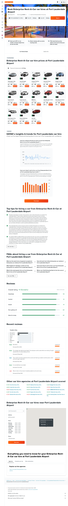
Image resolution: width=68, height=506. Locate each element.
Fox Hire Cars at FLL (13, 392)
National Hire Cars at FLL (34, 384)
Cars (13, 480)
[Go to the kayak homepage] (9, 2)
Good (11, 336)
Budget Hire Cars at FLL (54, 384)
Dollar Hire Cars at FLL (53, 387)
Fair (10, 339)
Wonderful (12, 333)
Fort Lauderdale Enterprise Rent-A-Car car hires (55, 480)
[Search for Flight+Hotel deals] (2, 14)
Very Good (12, 334)
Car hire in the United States (21, 480)
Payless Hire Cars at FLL (34, 392)
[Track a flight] (2, 25)
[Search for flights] (2, 6)
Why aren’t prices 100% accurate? (16, 498)
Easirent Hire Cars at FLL (14, 394)
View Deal (15, 86)
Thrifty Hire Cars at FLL (53, 392)
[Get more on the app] (2, 18)
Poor (11, 342)
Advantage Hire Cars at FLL (34, 394)
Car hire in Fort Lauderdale (41, 480)
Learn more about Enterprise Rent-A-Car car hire (18, 470)
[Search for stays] (2, 9)
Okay (11, 337)
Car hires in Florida (31, 480)
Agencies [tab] (11, 461)
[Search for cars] (2, 11)
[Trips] (2, 31)
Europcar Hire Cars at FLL (14, 389)
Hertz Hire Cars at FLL (13, 387)
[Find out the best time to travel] (2, 27)
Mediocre (12, 340)
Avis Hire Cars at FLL (13, 384)
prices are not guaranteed (33, 489)
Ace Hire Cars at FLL (33, 389)
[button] (2, 2)
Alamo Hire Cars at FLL (33, 387)
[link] (36, 200)
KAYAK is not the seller (13, 493)
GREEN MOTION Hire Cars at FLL (56, 389)
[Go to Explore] (2, 22)
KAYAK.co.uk (9, 480)
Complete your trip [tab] (19, 461)
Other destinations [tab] (29, 461)
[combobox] (11, 14)
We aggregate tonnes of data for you (16, 495)
